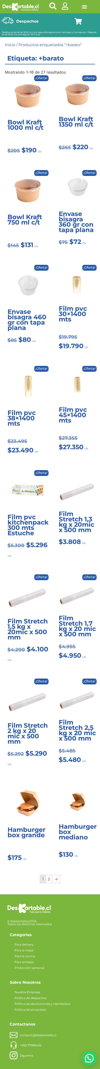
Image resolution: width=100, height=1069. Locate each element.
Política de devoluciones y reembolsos (42, 1004)
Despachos (27, 21)
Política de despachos (30, 998)
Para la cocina (25, 956)
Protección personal (29, 968)
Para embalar (24, 962)
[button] (84, 7)
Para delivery (24, 944)
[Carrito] (78, 21)
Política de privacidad (30, 1009)
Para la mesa (24, 950)
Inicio (10, 45)
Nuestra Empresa (27, 992)
